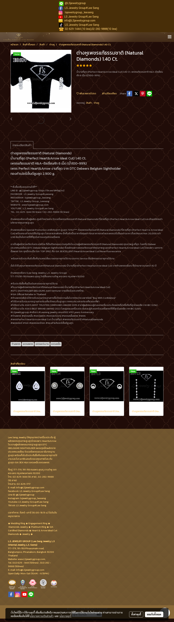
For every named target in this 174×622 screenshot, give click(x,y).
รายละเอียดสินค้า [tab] (21, 145)
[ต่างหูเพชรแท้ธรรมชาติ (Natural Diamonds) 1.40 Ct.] (41, 81)
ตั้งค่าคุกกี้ (136, 614)
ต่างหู (96, 103)
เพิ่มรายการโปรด (87, 93)
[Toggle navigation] (169, 37)
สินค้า (89, 103)
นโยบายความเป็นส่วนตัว (42, 616)
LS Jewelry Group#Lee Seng (82, 8)
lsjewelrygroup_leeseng (79, 12)
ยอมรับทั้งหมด (154, 614)
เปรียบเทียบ (111, 93)
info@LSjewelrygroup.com (79, 20)
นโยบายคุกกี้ (65, 616)
